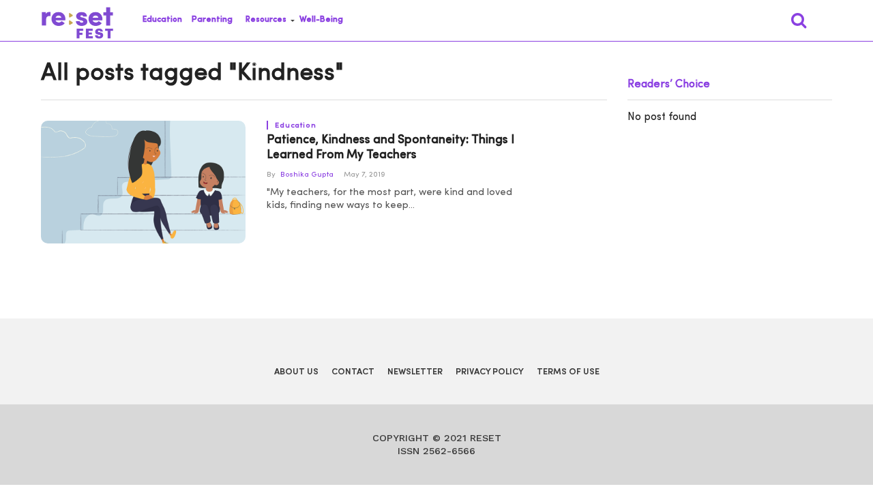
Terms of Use (568, 372)
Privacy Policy (490, 372)
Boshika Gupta (307, 175)
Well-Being (321, 20)
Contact (352, 372)
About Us (296, 372)
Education (162, 20)
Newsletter (415, 372)
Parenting (212, 20)
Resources (266, 20)
